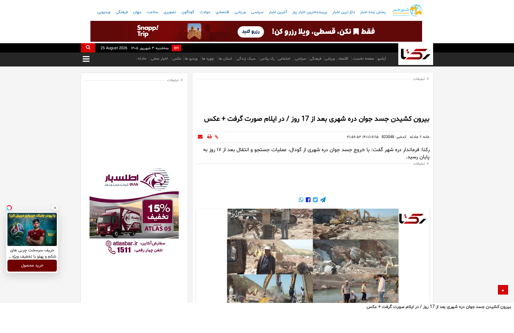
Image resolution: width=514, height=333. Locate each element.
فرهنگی (122, 12)
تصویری (170, 12)
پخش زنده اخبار (373, 12)
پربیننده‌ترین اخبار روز (309, 12)
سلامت (152, 12)
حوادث (205, 12)
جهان (137, 12)
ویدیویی (103, 12)
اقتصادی (222, 12)
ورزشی (240, 12)
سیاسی (257, 12)
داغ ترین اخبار (344, 12)
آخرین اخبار (278, 12)
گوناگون (187, 12)
